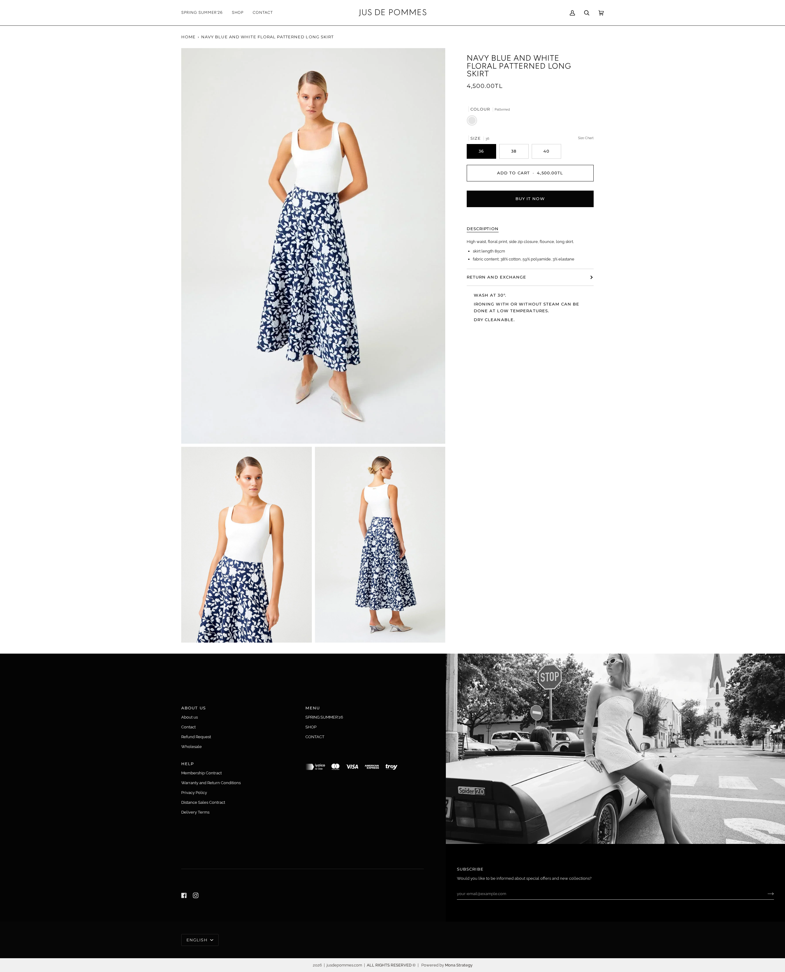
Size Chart (586, 137)
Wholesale (191, 746)
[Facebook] (184, 895)
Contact (188, 727)
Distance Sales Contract (203, 802)
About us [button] (193, 707)
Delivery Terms (195, 812)
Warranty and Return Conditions (211, 782)
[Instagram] (195, 895)
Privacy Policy (194, 792)
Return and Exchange (497, 277)
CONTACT (314, 737)
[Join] (766, 894)
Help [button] (187, 763)
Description (483, 228)
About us (189, 717)
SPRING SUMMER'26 (324, 717)
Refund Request (196, 737)
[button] (237, 12)
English (197, 939)
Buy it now (530, 198)
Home (188, 36)
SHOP (310, 727)
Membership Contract (201, 773)
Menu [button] (312, 707)
